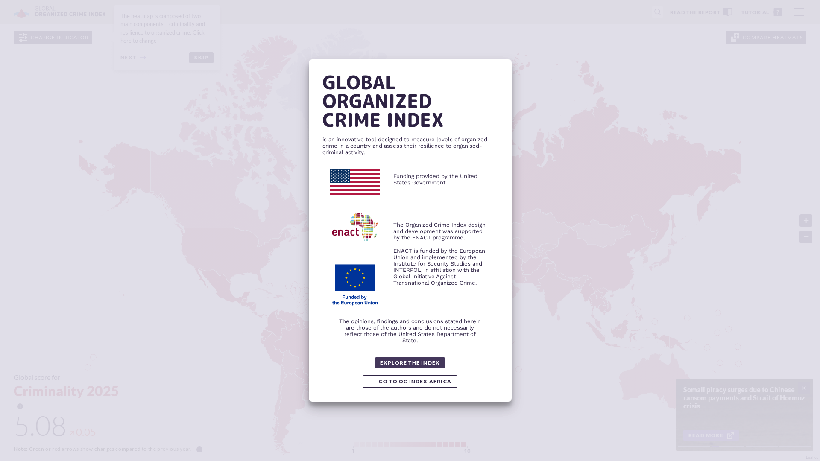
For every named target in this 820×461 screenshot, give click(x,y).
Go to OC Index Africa (415, 381)
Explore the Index (410, 362)
